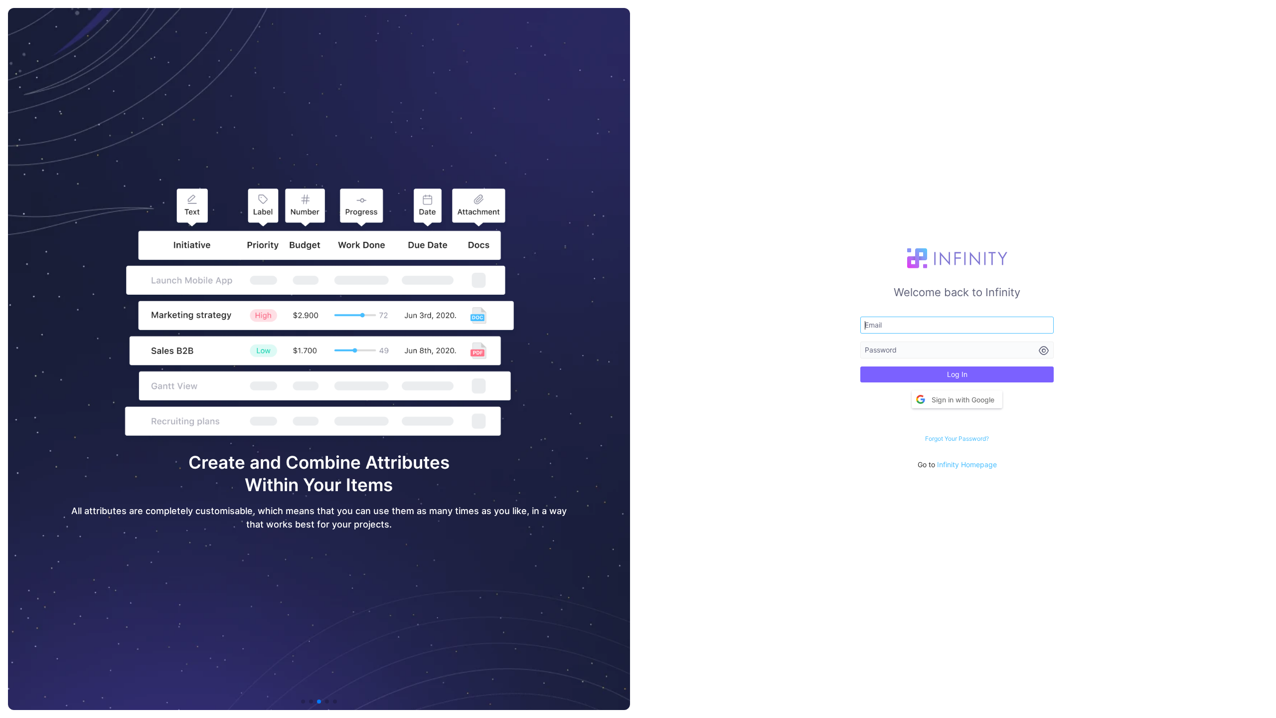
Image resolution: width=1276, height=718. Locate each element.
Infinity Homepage (967, 464)
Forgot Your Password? (957, 438)
